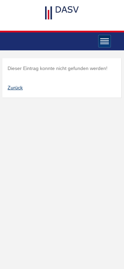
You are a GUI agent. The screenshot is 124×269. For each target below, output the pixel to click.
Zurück (15, 87)
